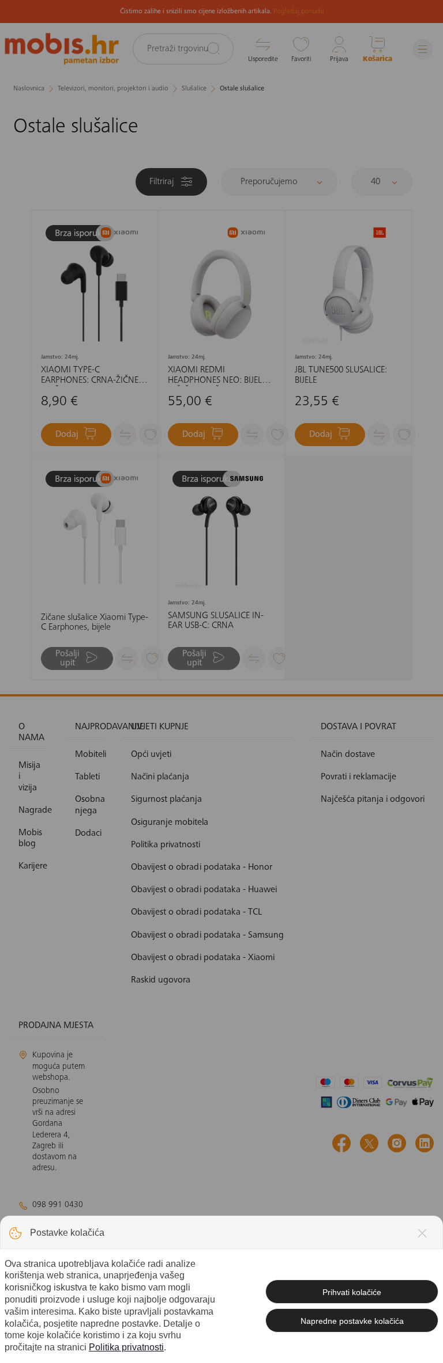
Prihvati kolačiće (351, 1292)
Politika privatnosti (126, 1347)
